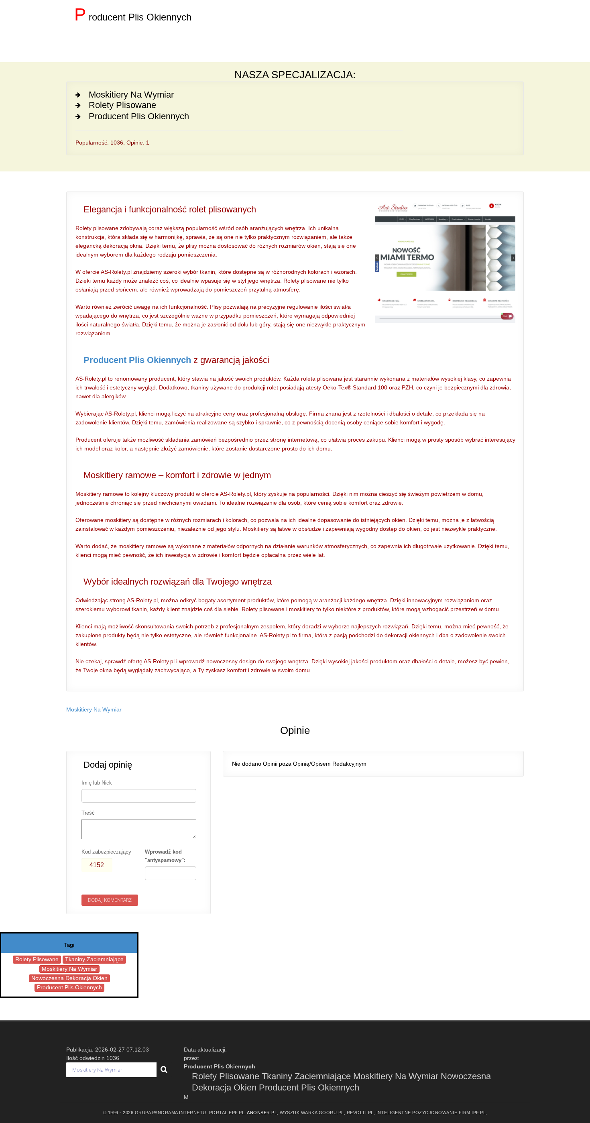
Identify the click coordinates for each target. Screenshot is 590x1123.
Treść (88, 813)
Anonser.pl (262, 1112)
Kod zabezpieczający (106, 852)
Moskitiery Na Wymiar (94, 709)
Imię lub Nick (96, 783)
